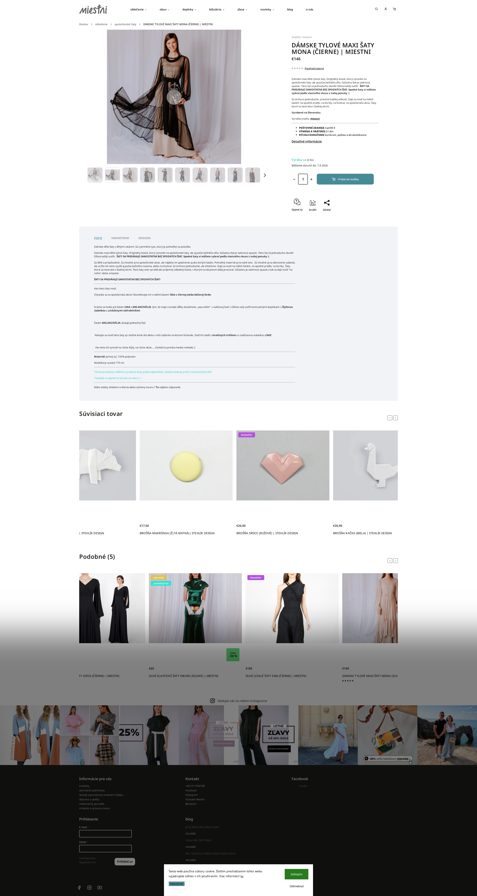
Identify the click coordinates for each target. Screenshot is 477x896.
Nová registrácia (87, 858)
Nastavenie (176, 883)
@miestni (190, 804)
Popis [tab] (98, 238)
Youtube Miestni (194, 799)
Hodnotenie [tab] (120, 238)
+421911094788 (195, 786)
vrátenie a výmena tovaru (94, 808)
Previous (390, 417)
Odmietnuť (297, 886)
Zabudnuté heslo (87, 862)
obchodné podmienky (92, 790)
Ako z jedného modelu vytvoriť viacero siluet (210, 853)
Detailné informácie (307, 141)
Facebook (191, 790)
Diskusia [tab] (144, 238)
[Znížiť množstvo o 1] (294, 179)
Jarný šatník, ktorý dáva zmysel (202, 827)
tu (242, 876)
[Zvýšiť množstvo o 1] (311, 179)
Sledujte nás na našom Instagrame (242, 701)
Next (396, 417)
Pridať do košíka (348, 179)
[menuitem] (141, 9)
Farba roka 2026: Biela (198, 840)
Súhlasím (296, 874)
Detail (138, 670)
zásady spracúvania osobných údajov (101, 795)
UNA (127, 307)
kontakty (84, 786)
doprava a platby (89, 799)
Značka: (302, 37)
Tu (157, 387)
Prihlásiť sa (125, 862)
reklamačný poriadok (91, 804)
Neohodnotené (314, 68)
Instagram (191, 795)
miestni (303, 786)
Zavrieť (366, 216)
